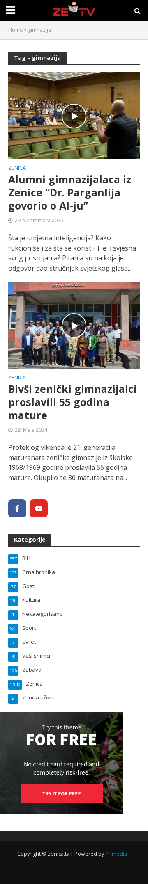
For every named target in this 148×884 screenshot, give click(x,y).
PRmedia (116, 853)
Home (15, 29)
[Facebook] (17, 508)
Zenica (17, 168)
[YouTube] (39, 508)
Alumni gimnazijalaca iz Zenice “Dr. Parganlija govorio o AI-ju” (69, 192)
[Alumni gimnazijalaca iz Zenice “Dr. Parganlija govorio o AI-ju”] (74, 115)
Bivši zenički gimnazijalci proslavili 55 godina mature (72, 402)
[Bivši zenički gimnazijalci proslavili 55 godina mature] (74, 324)
